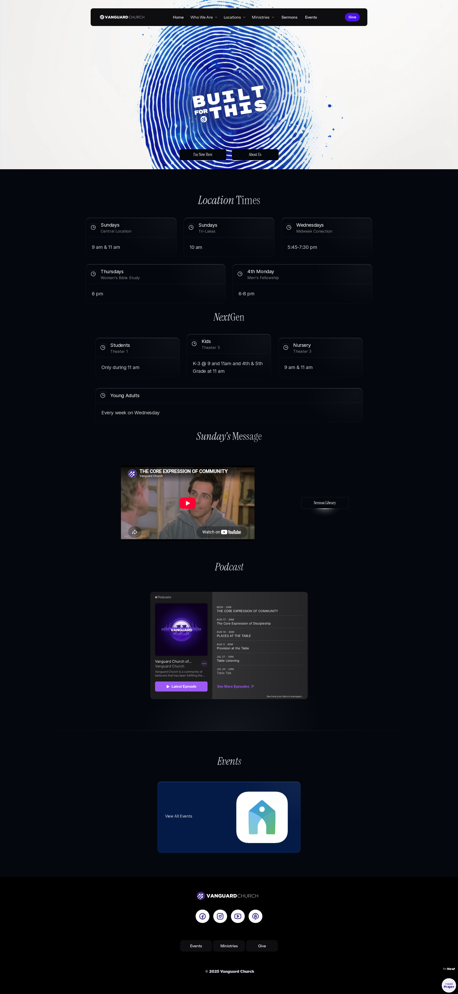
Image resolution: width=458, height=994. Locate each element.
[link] (235, 17)
